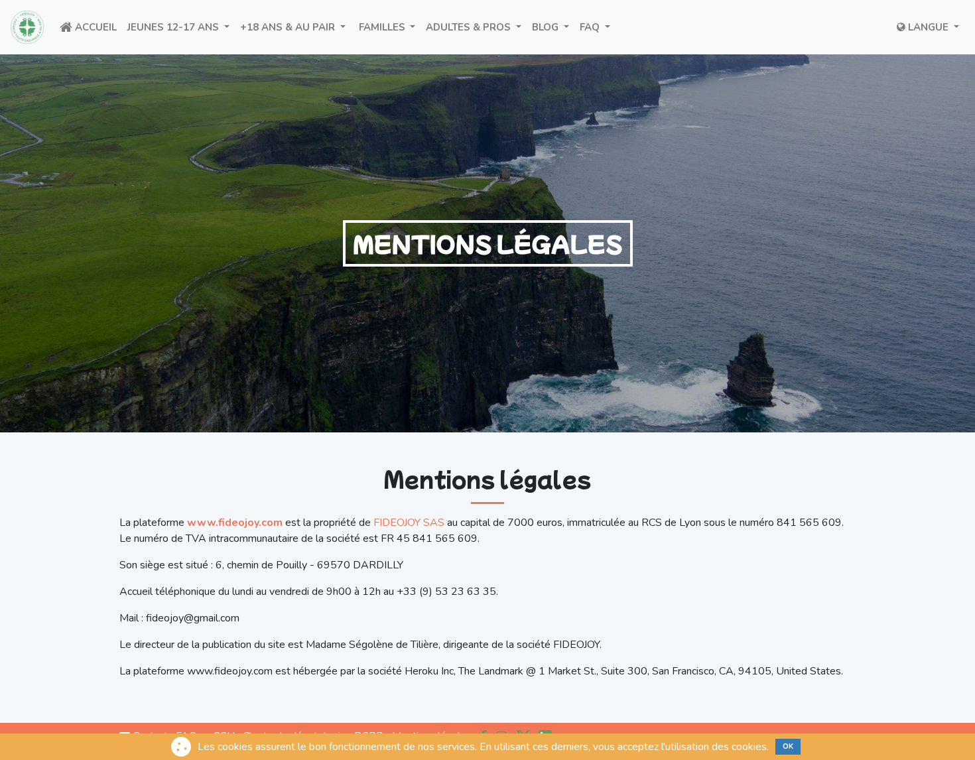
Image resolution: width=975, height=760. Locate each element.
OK (788, 746)
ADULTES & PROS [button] (476, 27)
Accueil (97, 27)
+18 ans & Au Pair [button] (295, 27)
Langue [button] (928, 27)
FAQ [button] (598, 27)
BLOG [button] (553, 27)
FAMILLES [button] (388, 27)
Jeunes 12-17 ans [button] (181, 27)
